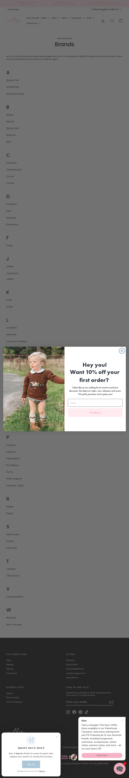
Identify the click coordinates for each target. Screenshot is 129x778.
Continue (95, 412)
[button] (120, 769)
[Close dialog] (122, 350)
